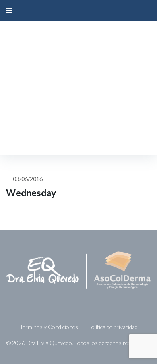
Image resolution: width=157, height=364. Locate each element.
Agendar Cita (78, 137)
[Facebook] (67, 70)
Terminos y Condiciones (49, 326)
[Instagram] (76, 70)
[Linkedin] (85, 70)
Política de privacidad (113, 326)
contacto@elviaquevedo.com (86, 38)
